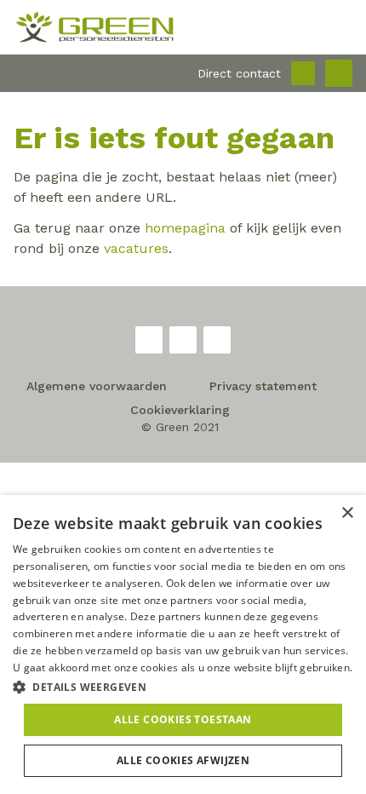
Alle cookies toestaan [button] (182, 719)
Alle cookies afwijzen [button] (183, 760)
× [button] (346, 513)
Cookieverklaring (180, 410)
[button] (183, 686)
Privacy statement (263, 386)
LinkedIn (217, 340)
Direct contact (239, 73)
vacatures (136, 248)
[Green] (183, 27)
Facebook (149, 340)
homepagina (185, 228)
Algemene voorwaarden (96, 386)
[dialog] (183, 644)
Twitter (183, 340)
